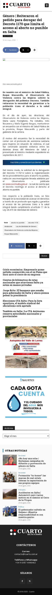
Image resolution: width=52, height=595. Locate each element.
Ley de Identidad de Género (26, 226)
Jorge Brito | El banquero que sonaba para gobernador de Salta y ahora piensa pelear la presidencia (26, 293)
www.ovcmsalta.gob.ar (16, 184)
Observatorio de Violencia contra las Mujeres (21, 230)
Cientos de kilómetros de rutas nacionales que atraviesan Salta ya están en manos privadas (23, 282)
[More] (34, 50)
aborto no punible (17, 223)
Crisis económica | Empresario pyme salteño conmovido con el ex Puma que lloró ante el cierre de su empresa (25, 272)
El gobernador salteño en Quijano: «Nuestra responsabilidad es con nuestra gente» (31, 513)
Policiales (21, 489)
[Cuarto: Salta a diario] (19, 5)
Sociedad (7, 36)
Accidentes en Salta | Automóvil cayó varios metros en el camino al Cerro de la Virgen (33, 496)
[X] (30, 581)
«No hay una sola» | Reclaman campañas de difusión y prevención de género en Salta (32, 462)
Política (21, 507)
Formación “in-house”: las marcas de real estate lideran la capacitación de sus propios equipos (32, 479)
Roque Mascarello (11, 234)
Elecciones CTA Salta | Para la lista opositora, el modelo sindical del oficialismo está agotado (22, 303)
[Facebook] (22, 581)
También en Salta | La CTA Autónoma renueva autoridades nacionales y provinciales (24, 314)
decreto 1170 (33, 223)
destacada (8, 226)
